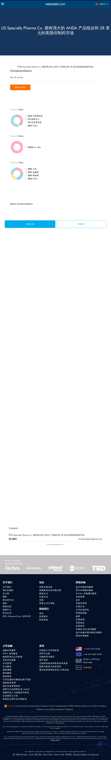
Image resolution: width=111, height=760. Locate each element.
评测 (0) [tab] (81, 224)
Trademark (69, 709)
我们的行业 (8, 600)
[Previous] (39, 510)
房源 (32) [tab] (30, 224)
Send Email (20, 87)
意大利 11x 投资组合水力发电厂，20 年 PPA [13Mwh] (69, 361)
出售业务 (88, 667)
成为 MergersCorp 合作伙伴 (17, 616)
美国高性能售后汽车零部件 (57, 436)
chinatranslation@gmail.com (90, 539)
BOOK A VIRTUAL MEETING (91, 661)
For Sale (48, 249)
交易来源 (80, 619)
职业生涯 (7, 613)
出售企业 (43, 596)
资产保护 (43, 660)
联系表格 (43, 619)
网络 (5, 596)
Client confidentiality (58, 706)
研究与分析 (44, 653)
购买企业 (43, 593)
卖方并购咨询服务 (84, 587)
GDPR (71, 706)
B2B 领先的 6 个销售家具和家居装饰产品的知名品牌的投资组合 (74, 411)
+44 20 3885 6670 (93, 654)
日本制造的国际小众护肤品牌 (58, 278)
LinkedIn (11, 706)
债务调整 (7, 669)
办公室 (6, 593)
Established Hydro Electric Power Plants (62, 306)
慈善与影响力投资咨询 (50, 666)
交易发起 (80, 622)
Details (96, 259)
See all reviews (16, 77)
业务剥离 (80, 596)
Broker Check (55, 740)
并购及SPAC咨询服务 (86, 629)
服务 (5, 603)
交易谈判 (80, 626)
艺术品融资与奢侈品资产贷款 (17, 679)
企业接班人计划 (10, 695)
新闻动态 (7, 606)
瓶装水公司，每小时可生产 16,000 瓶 (62, 334)
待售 (54, 249)
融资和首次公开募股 (12, 656)
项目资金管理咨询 (11, 686)
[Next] (68, 510)
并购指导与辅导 (47, 656)
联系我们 (43, 616)
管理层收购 (81, 613)
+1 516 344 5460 (92, 648)
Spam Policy (35, 706)
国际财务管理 (9, 682)
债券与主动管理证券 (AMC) (16, 689)
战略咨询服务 (9, 650)
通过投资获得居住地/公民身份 (54, 669)
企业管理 (7, 663)
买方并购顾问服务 (84, 590)
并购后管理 (81, 603)
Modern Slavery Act (83, 706)
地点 (41, 613)
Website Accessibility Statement (50, 709)
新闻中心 (7, 609)
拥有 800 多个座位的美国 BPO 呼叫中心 (63, 489)
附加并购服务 (82, 635)
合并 (78, 600)
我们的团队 (8, 590)
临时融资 (7, 676)
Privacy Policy (22, 706)
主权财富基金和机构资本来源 (53, 663)
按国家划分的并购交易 (50, 590)
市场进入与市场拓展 (49, 650)
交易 (41, 600)
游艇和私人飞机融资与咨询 (16, 692)
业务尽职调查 (9, 660)
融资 (78, 616)
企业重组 (7, 666)
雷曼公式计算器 (47, 603)
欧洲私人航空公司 (52, 463)
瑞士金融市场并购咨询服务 (89, 632)
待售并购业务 (45, 587)
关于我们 (7, 587)
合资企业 (80, 606)
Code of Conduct (100, 706)
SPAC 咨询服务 (10, 653)
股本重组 (7, 673)
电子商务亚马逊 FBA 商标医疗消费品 (61, 386)
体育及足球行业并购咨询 (15, 699)
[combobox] (22, 238)
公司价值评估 (82, 609)
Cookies (45, 706)
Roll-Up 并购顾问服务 (86, 593)
